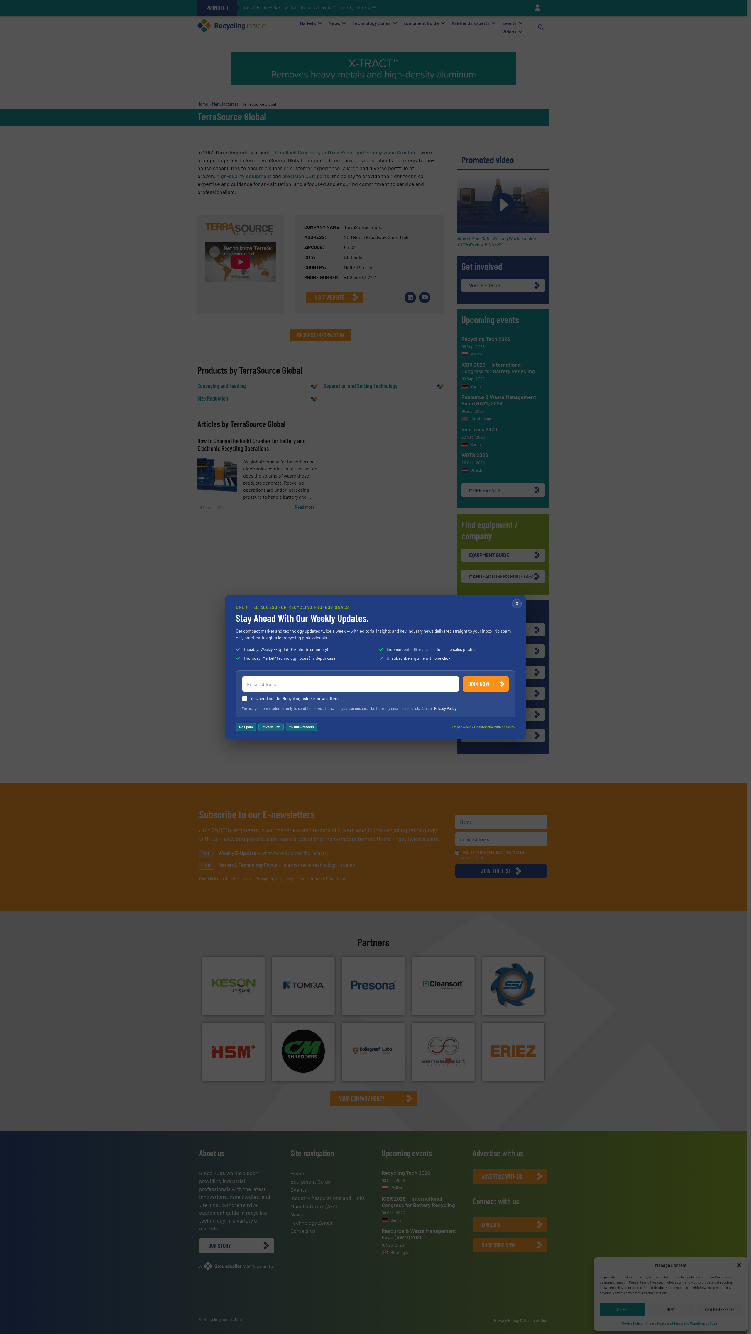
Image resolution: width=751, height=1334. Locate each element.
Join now (478, 684)
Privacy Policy (445, 708)
